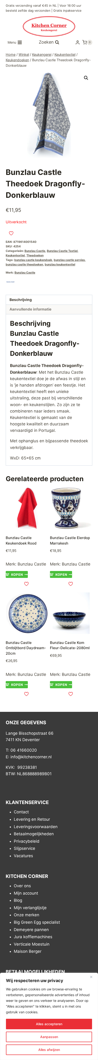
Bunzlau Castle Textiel (62, 251)
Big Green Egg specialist (37, 922)
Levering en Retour (32, 819)
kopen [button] (17, 574)
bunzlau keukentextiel (60, 264)
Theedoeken (35, 255)
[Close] (93, 977)
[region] (49, 1016)
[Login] (77, 42)
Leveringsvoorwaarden (36, 826)
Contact (21, 812)
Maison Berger (27, 951)
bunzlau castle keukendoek (33, 260)
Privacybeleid (26, 841)
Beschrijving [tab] (21, 299)
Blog (18, 900)
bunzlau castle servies (69, 260)
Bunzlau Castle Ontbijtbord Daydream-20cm (26, 648)
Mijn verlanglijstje (30, 907)
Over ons (22, 885)
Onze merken (26, 915)
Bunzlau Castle (34, 251)
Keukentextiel (15, 255)
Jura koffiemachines (33, 936)
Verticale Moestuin (31, 944)
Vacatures (23, 855)
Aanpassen (49, 1037)
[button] (86, 78)
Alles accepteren (49, 1024)
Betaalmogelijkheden (34, 833)
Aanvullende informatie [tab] (30, 309)
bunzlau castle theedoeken (24, 264)
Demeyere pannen (31, 929)
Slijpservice (24, 848)
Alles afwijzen (49, 1050)
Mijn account (26, 893)
